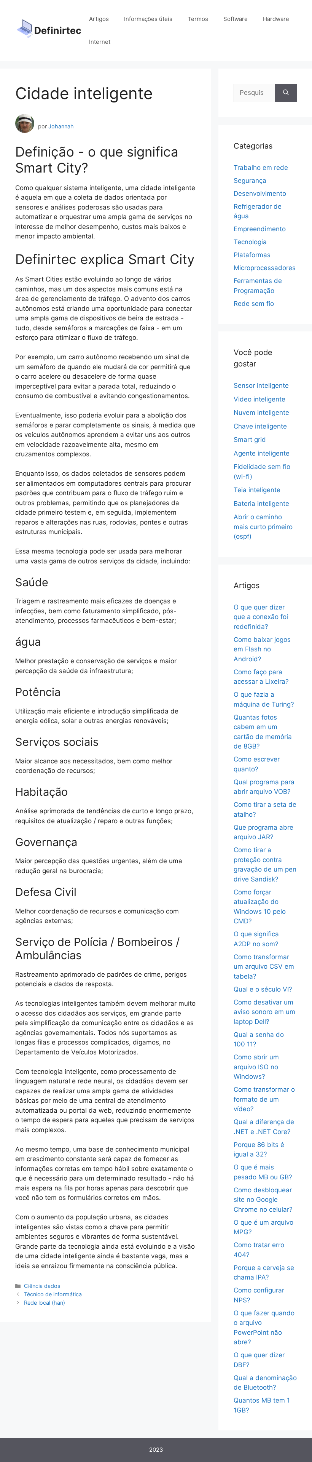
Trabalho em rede (261, 167)
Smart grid (250, 439)
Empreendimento (260, 229)
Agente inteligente (262, 453)
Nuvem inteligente (261, 412)
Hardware (276, 18)
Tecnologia (250, 242)
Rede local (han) (44, 1302)
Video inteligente (259, 399)
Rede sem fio (254, 303)
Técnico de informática (53, 1294)
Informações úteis (148, 18)
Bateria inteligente (261, 503)
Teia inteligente (257, 490)
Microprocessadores (265, 268)
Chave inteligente (260, 426)
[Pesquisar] (286, 93)
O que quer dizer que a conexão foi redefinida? (261, 616)
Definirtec (57, 30)
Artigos (99, 18)
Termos (198, 18)
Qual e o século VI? (263, 989)
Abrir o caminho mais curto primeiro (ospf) (263, 526)
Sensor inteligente (261, 385)
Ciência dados (42, 1286)
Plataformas (252, 255)
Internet (99, 41)
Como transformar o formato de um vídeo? (264, 1099)
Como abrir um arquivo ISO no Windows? (256, 1066)
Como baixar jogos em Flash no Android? (262, 649)
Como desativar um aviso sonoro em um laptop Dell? (264, 1011)
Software (235, 18)
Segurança (250, 180)
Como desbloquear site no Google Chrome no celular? (263, 1199)
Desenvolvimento (260, 193)
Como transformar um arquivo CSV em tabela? (264, 966)
